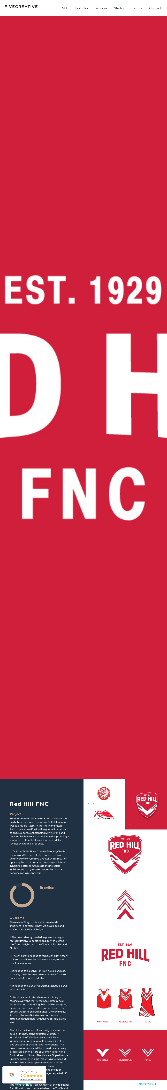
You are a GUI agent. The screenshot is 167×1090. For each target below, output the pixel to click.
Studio (119, 8)
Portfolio (81, 8)
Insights (136, 8)
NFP (65, 8)
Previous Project (22, 1083)
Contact (155, 8)
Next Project (146, 1083)
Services (101, 8)
